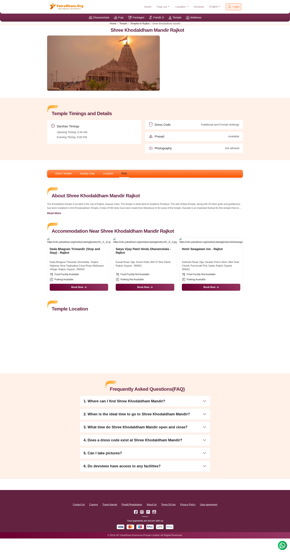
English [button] (213, 6)
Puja (121, 17)
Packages (138, 17)
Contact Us (79, 504)
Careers (93, 504)
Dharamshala (101, 17)
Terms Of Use (168, 504)
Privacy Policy (187, 504)
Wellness (195, 17)
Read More (54, 213)
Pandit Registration (132, 504)
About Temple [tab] (63, 173)
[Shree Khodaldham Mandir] (103, 63)
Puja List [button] (162, 6)
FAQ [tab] (124, 173)
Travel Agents (109, 504)
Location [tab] (108, 173)
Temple (177, 17)
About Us (152, 504)
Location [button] (181, 6)
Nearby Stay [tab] (87, 173)
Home (147, 6)
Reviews (199, 6)
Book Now (77, 287)
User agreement (208, 504)
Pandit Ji (158, 17)
